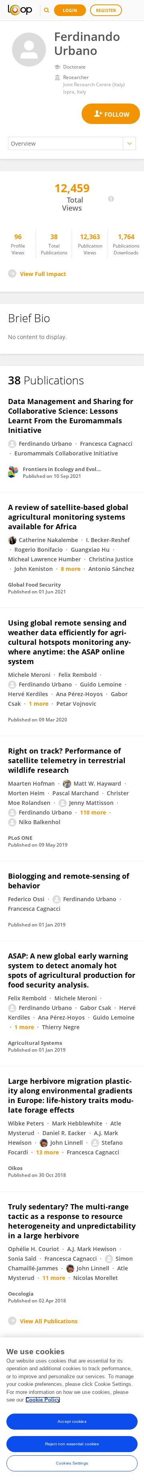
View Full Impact (43, 274)
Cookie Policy (43, 1400)
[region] (72, 1409)
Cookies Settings (72, 1463)
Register (106, 10)
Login (70, 10)
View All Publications (49, 1321)
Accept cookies (72, 1421)
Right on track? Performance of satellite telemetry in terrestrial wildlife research (67, 760)
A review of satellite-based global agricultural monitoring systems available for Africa (68, 516)
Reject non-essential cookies (72, 1444)
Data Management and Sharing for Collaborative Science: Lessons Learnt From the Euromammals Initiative (70, 415)
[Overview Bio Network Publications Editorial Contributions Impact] (72, 143)
